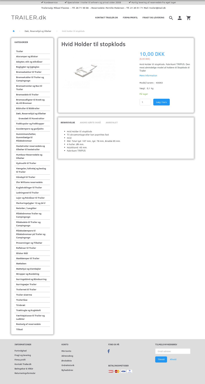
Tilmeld (161, 359)
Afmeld (173, 359)
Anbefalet (112, 122)
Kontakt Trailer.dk (106, 17)
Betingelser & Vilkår (24, 368)
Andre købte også (90, 122)
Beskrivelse (68, 122)
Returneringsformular (25, 373)
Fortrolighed (21, 350)
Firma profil (130, 17)
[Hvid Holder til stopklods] (88, 70)
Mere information (148, 75)
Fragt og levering (153, 17)
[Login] (179, 17)
